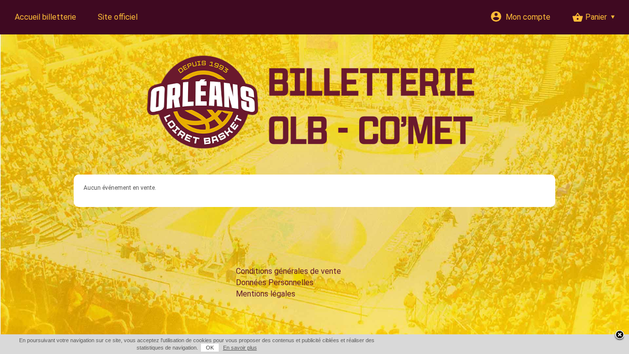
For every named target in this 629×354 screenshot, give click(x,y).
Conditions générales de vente (288, 271)
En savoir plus (240, 348)
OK (210, 348)
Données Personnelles (275, 282)
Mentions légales (265, 293)
